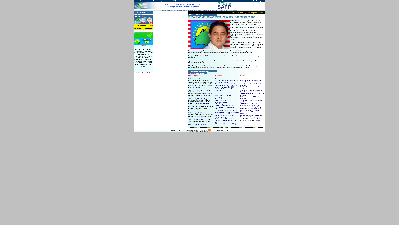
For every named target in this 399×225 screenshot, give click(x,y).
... (236, 115)
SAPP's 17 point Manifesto (197, 79)
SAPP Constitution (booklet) (197, 124)
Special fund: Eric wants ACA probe (251, 115)
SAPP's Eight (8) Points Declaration (200, 113)
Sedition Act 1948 (220, 117)
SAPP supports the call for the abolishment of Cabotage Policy (250, 106)
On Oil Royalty (193, 106)
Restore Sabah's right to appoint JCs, (227, 112)
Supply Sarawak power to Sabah (225, 115)
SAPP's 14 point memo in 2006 (198, 119)
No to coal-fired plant (221, 102)
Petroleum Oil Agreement (223, 124)
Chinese (197, 87)
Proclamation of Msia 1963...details (226, 110)
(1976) (233, 124)
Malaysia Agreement (221, 84)
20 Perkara (218, 97)
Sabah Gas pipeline (221, 104)
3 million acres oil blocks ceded (225, 105)
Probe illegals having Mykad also (251, 108)
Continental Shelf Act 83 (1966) (225, 119)
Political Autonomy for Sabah (249, 110)
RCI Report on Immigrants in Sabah (226, 80)
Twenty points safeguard (223, 95)
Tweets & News (138, 14)
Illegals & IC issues (221, 99)
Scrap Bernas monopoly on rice (250, 118)
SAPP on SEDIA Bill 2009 (248, 103)
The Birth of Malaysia (221, 82)
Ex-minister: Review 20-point (224, 114)
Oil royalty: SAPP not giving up (250, 117)
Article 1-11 (232, 84)
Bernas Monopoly (220, 100)
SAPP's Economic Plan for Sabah (199, 90)
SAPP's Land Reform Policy (197, 98)
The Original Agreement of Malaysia (226, 85)
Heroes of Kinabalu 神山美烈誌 (225, 87)
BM (192, 87)
